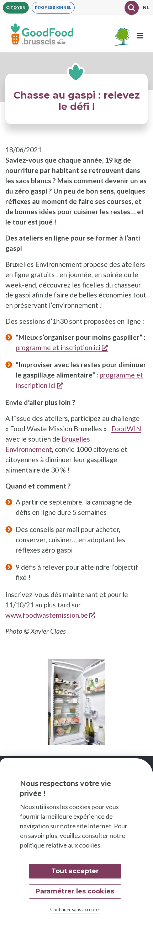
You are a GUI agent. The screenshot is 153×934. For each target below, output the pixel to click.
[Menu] (140, 35)
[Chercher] (132, 8)
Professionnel (53, 7)
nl (146, 7)
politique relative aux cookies (60, 845)
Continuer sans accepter (75, 909)
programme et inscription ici (62, 347)
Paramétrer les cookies (75, 891)
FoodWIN (126, 428)
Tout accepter (75, 871)
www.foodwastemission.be (50, 615)
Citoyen (16, 7)
